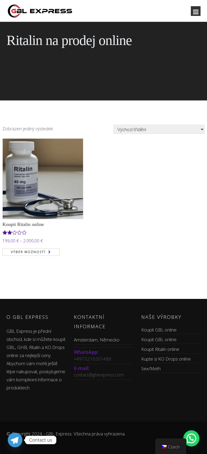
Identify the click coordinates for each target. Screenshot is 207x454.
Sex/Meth (151, 368)
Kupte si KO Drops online (166, 359)
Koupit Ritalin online (23, 224)
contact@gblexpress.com (99, 375)
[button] (191, 438)
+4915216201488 (92, 359)
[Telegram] (15, 440)
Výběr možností (28, 252)
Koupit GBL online (159, 330)
